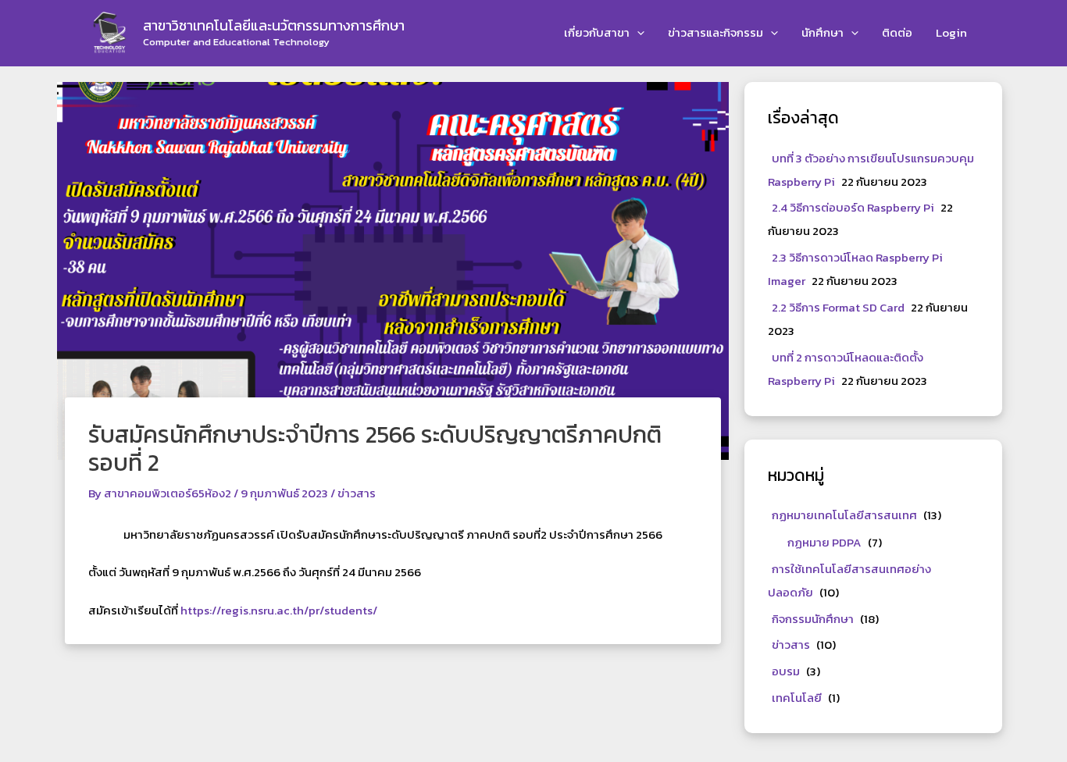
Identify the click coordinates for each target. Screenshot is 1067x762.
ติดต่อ (897, 32)
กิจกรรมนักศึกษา (813, 619)
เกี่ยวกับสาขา (597, 32)
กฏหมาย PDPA (824, 542)
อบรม (786, 671)
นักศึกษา (822, 32)
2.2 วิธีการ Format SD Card (838, 307)
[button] (637, 33)
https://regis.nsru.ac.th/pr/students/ (278, 610)
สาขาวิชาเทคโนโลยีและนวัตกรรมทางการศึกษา (274, 25)
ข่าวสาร (356, 493)
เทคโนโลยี (797, 698)
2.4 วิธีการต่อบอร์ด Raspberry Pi (853, 207)
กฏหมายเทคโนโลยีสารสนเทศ (844, 515)
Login (951, 32)
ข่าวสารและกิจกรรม (715, 32)
